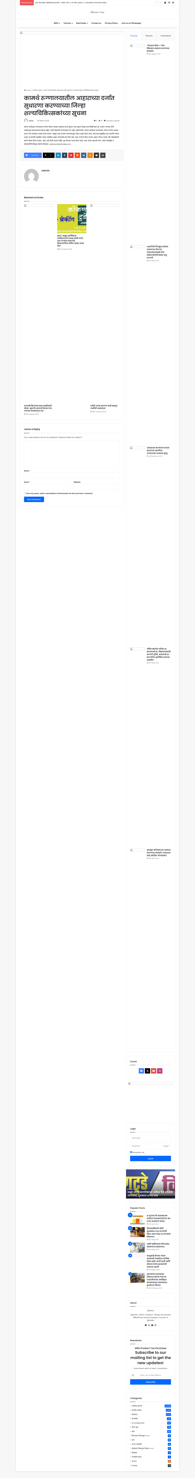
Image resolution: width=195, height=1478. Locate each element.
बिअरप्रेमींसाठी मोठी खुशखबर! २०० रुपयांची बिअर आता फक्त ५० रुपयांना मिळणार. (159, 1232)
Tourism (67, 23)
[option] (150, 1184)
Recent (149, 35)
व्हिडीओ (134, 1453)
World (134, 1461)
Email (27, 482)
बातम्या (56, 23)
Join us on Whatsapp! (131, 23)
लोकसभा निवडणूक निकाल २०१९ (143, 1448)
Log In (150, 1158)
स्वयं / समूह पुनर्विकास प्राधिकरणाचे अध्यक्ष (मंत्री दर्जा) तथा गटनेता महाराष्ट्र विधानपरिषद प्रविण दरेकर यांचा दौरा (70, 240)
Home (28, 90)
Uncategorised (138, 1423)
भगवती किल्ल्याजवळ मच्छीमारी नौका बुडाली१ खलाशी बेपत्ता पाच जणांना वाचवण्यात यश (38, 408)
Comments (166, 35)
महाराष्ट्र (134, 1414)
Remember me (138, 1152)
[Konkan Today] (97, 12)
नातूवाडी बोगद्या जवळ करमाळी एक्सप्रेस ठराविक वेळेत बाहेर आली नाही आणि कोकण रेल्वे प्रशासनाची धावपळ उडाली (158, 1261)
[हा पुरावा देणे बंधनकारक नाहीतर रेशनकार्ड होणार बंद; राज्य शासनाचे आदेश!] (137, 1219)
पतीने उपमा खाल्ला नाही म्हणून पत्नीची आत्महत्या (103, 407)
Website (77, 482)
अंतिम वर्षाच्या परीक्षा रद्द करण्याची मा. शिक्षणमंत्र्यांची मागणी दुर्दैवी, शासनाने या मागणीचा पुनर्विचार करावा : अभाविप (159, 654)
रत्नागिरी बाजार (137, 1457)
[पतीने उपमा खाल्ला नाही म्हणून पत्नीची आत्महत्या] (105, 303)
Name (27, 471)
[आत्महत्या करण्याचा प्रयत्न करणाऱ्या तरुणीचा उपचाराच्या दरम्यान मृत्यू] (137, 546)
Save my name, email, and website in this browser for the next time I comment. (59, 493)
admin (31, 121)
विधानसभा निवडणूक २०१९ (141, 1436)
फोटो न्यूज (135, 1427)
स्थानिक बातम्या (37, 90)
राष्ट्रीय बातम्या (137, 1410)
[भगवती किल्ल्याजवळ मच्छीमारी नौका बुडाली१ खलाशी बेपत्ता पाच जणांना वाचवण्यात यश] (38, 303)
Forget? (166, 1146)
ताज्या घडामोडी (137, 1444)
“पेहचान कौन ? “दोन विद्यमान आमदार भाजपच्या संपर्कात (158, 48)
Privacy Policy (111, 23)
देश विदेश (135, 1419)
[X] (149, 1325)
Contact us (96, 23)
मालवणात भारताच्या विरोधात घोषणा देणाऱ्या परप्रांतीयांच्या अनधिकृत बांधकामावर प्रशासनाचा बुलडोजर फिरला (157, 1280)
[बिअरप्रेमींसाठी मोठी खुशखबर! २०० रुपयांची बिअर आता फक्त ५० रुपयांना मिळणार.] (137, 1232)
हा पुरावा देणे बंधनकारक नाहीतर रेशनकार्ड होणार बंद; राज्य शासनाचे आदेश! (159, 1218)
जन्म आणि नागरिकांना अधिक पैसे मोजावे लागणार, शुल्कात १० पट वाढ (149, 1194)
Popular (134, 35)
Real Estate (81, 23)
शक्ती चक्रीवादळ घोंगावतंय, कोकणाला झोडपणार (158, 1245)
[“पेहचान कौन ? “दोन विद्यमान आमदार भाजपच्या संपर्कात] (137, 143)
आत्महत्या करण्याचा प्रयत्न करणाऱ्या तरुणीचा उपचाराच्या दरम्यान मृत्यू (158, 450)
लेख (133, 1431)
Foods (134, 1465)
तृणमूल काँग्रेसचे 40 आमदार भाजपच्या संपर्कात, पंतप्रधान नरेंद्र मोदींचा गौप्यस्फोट (159, 853)
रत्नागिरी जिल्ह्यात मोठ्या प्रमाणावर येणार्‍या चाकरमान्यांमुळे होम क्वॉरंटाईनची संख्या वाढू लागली (157, 252)
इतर (133, 1440)
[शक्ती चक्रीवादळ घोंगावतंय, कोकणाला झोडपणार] (137, 1248)
